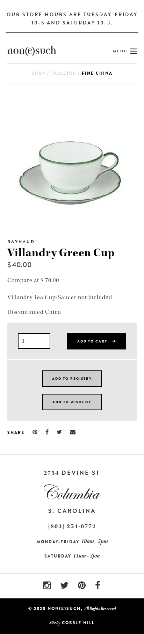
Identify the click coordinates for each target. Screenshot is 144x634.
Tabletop (63, 73)
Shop (38, 73)
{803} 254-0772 (72, 526)
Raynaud (21, 241)
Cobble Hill (78, 623)
